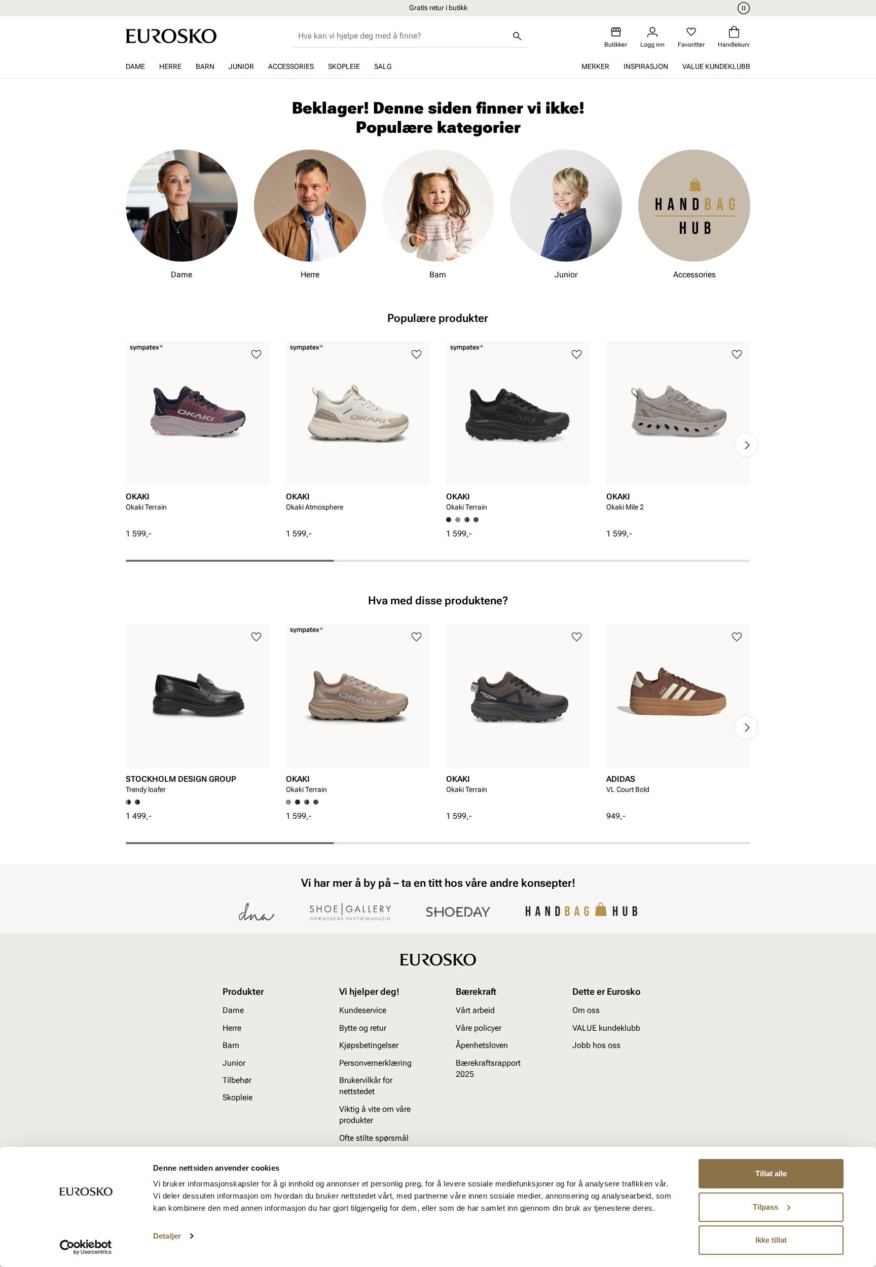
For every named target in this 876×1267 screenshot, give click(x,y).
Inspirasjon (646, 66)
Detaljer (167, 1236)
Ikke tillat (771, 1240)
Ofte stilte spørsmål (374, 1137)
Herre (170, 66)
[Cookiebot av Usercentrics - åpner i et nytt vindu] (86, 1247)
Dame (135, 66)
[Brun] (466, 519)
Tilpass (765, 1207)
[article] (198, 434)
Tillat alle (771, 1173)
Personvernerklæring (375, 1062)
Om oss (586, 1010)
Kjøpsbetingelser (368, 1045)
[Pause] (742, 8)
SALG (383, 66)
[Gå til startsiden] (171, 36)
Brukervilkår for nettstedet (365, 1085)
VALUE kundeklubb (716, 66)
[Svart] (297, 802)
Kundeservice (362, 1010)
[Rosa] (476, 519)
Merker (595, 66)
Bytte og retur (362, 1028)
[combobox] (402, 36)
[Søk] (517, 36)
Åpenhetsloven (482, 1045)
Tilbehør (237, 1080)
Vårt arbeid (475, 1010)
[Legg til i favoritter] (256, 354)
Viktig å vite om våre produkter (375, 1114)
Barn (205, 66)
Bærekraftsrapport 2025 (488, 1068)
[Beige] (457, 519)
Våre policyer (478, 1028)
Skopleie (344, 66)
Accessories (291, 66)
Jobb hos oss (596, 1045)
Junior (241, 66)
